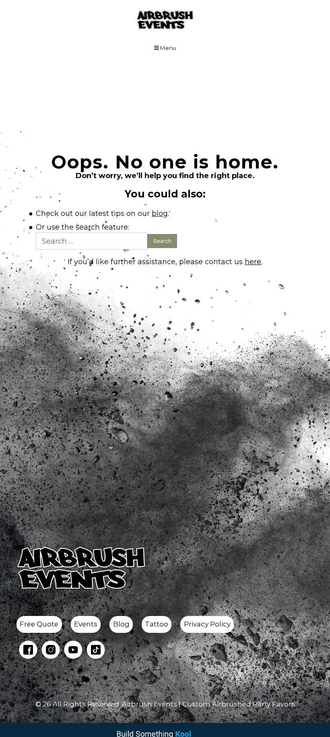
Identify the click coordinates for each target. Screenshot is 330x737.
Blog (121, 624)
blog (160, 213)
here (253, 261)
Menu (167, 48)
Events (85, 624)
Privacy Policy (207, 624)
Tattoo (156, 624)
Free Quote (39, 624)
